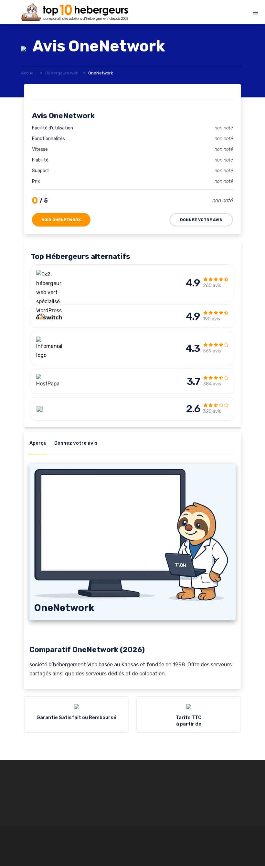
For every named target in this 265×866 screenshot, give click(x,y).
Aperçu (38, 443)
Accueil (28, 73)
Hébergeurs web (62, 73)
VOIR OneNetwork (61, 219)
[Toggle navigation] (255, 12)
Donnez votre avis (201, 219)
